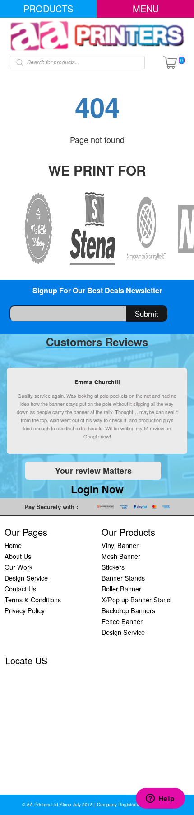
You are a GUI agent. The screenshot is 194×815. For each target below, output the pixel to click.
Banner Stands (123, 577)
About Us (18, 556)
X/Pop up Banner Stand (136, 599)
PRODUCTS (48, 8)
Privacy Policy (25, 610)
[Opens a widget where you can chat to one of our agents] (160, 799)
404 (97, 106)
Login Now (97, 488)
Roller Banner (121, 588)
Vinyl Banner (120, 545)
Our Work (18, 567)
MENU (146, 8)
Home (13, 545)
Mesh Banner (121, 556)
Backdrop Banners (128, 610)
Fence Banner (122, 621)
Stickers (113, 567)
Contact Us (20, 588)
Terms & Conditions (33, 599)
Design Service (26, 577)
